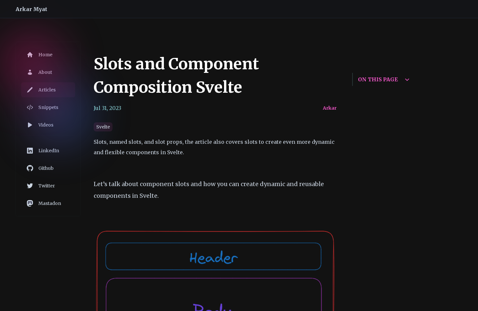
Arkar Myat (31, 9)
